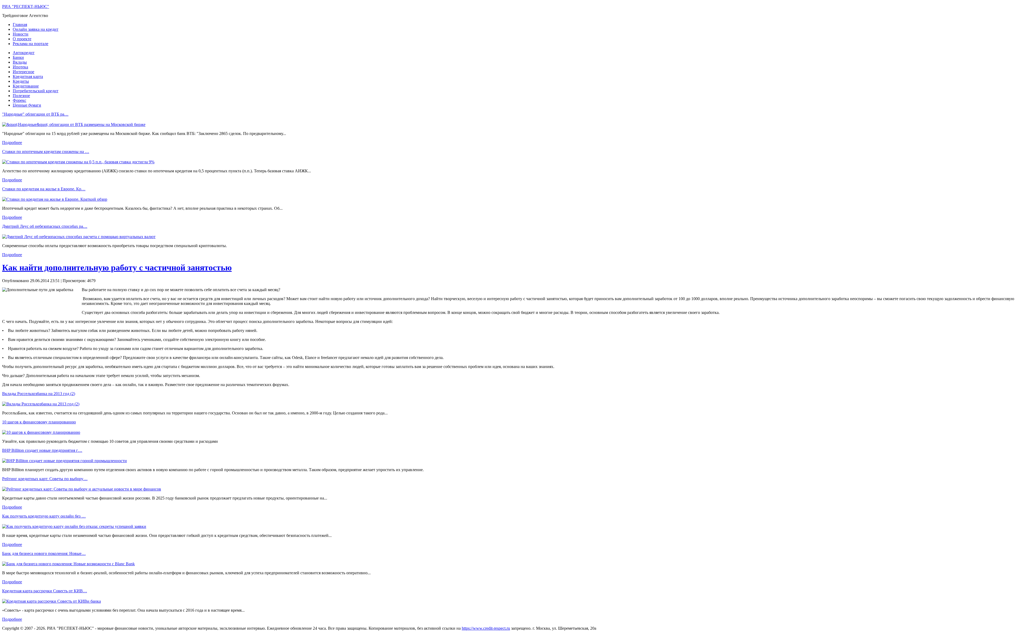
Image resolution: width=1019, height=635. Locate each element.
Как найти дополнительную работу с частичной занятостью (117, 267)
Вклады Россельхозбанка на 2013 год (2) (38, 393)
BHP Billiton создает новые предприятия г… (42, 450)
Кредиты (21, 81)
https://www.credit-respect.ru (486, 628)
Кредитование (26, 86)
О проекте (22, 39)
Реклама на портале (30, 43)
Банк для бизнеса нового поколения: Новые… (44, 553)
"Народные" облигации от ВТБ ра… (35, 114)
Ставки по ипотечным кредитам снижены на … (45, 151)
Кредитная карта (28, 76)
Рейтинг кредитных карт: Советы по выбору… (45, 478)
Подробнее (12, 142)
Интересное (23, 71)
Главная (20, 24)
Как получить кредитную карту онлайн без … (44, 516)
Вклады (20, 62)
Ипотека (20, 67)
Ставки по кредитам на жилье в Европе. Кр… (43, 189)
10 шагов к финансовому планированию (39, 422)
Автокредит (23, 52)
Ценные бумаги (27, 105)
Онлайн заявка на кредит (35, 29)
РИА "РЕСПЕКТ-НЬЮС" (25, 6)
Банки (18, 57)
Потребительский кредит (35, 91)
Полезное (21, 95)
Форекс (19, 100)
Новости (20, 34)
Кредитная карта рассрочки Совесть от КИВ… (44, 591)
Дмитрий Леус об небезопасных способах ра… (44, 226)
